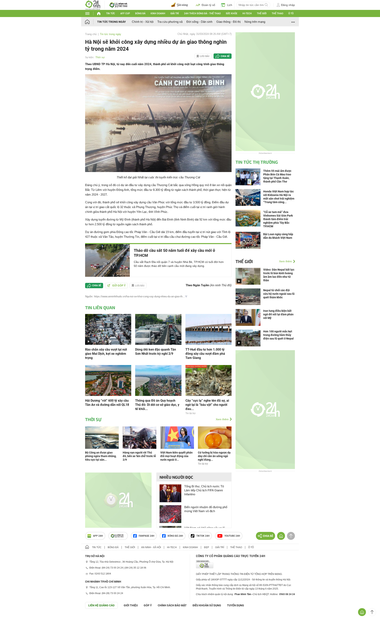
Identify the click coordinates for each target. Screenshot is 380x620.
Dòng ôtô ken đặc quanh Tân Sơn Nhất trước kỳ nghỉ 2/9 (155, 352)
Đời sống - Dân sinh (199, 21)
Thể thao (277, 13)
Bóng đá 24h (175, 535)
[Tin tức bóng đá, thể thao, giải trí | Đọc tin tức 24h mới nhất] (92, 4)
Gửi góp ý (119, 285)
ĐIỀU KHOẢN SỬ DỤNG (207, 605)
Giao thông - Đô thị (228, 21)
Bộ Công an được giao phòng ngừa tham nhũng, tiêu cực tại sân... (100, 456)
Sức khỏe (231, 13)
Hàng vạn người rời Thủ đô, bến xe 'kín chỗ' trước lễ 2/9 (139, 456)
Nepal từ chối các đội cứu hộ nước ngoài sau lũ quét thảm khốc (278, 294)
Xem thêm (222, 419)
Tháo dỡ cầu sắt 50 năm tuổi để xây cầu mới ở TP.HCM (174, 253)
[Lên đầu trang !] (372, 612)
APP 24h (98, 535)
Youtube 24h (232, 535)
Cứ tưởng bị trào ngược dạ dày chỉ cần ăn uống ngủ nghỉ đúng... (214, 456)
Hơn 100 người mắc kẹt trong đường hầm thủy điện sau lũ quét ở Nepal (278, 335)
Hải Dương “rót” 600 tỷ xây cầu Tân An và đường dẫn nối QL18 (107, 403)
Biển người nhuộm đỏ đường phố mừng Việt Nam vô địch (205, 509)
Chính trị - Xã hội (142, 21)
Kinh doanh (158, 13)
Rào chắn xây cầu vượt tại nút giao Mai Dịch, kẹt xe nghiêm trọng (106, 354)
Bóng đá (140, 13)
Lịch (229, 5)
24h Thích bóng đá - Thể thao (202, 13)
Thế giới (261, 13)
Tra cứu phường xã (169, 21)
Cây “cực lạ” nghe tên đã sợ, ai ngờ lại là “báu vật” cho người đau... (207, 405)
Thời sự (100, 57)
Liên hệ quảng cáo (101, 605)
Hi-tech (247, 13)
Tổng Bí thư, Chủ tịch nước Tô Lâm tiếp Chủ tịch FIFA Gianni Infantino (204, 490)
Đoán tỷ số (208, 5)
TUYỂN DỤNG (235, 605)
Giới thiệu (131, 605)
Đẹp (206, 547)
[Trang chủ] (91, 21)
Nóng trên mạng (254, 21)
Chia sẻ (225, 56)
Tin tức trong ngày (111, 21)
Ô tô (291, 13)
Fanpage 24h (146, 535)
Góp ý (148, 605)
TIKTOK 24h (203, 535)
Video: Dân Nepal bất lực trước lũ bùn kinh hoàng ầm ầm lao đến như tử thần (278, 275)
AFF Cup (125, 13)
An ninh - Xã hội (151, 547)
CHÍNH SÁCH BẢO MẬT (172, 605)
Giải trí (174, 13)
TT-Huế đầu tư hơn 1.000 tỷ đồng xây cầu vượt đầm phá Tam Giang (205, 354)
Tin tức (110, 13)
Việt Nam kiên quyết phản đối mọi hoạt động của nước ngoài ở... (176, 456)
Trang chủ (91, 34)
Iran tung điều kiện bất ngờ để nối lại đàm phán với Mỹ (278, 314)
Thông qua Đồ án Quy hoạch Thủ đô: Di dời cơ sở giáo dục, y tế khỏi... (157, 405)
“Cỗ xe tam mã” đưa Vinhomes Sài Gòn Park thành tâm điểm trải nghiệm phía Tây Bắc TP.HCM (278, 219)
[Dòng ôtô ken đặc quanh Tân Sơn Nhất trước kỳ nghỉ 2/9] (158, 329)
